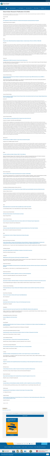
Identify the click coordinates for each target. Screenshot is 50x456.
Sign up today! (25, 415)
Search (48, 3)
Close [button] (47, 454)
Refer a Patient (36, 8)
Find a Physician (21, 8)
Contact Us (42, 8)
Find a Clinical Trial (28, 8)
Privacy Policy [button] (11, 454)
